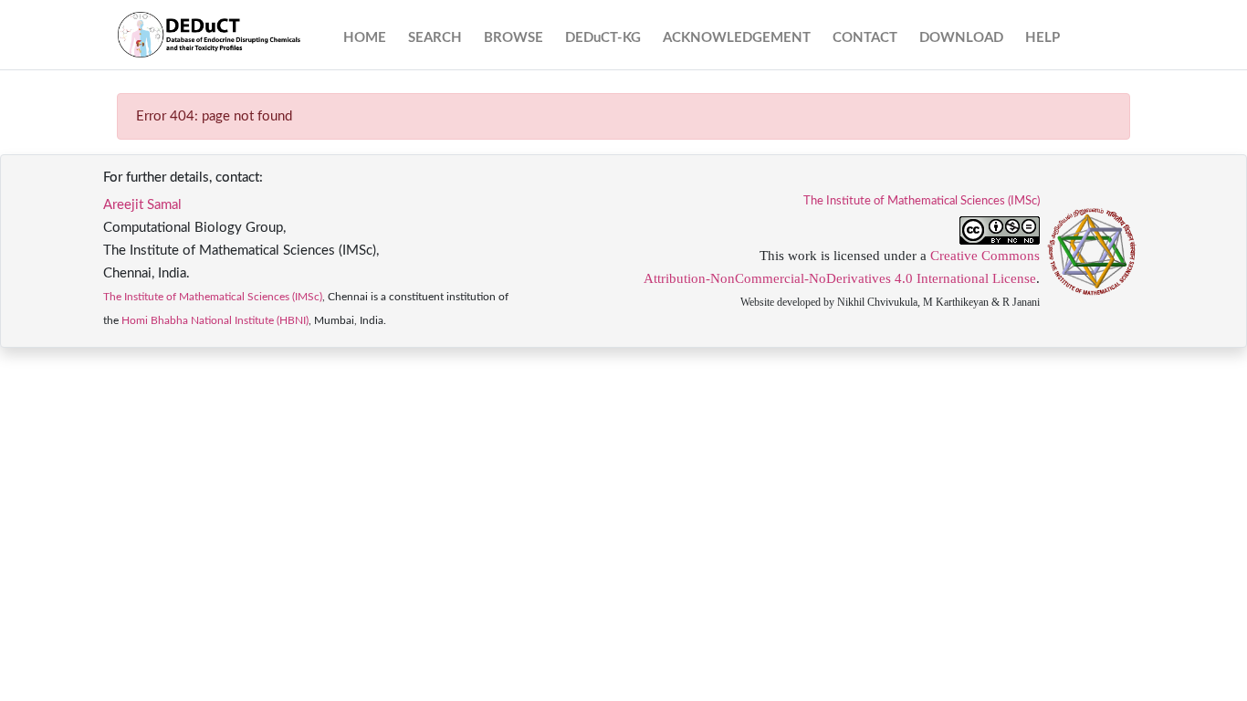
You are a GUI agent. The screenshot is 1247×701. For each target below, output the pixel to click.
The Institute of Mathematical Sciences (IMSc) (212, 296)
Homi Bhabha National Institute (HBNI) (215, 320)
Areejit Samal (142, 205)
